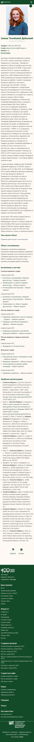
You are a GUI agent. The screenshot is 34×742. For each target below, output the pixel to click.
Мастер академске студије (9, 679)
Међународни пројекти (8, 695)
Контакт (3, 638)
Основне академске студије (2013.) (11, 649)
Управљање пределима (11, 362)
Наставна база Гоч (6, 714)
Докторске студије (7, 681)
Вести (2, 588)
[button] (31, 2)
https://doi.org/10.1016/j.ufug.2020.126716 (17, 414)
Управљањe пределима (11, 373)
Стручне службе (5, 622)
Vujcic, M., (6, 480)
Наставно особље (6, 620)
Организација (5, 617)
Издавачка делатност (7, 627)
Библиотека (4, 630)
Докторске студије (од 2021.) (10, 665)
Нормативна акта (6, 625)
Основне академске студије (9, 676)
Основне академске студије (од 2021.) (12, 646)
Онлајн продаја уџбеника (8, 590)
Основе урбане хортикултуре (13, 288)
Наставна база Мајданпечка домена (12, 717)
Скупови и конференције (8, 689)
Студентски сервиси (7, 598)
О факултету (5, 612)
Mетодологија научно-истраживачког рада (17, 357)
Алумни (3, 604)
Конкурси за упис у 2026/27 (9, 593)
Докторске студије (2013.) (9, 668)
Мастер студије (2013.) (8, 654)
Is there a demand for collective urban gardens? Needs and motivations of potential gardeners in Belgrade (16, 406)
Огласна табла (5, 601)
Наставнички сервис (7, 596)
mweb (21, 737)
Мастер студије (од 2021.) (9, 651)
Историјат (4, 614)
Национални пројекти (7, 692)
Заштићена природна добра (9, 633)
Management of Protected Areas (13, 346)
